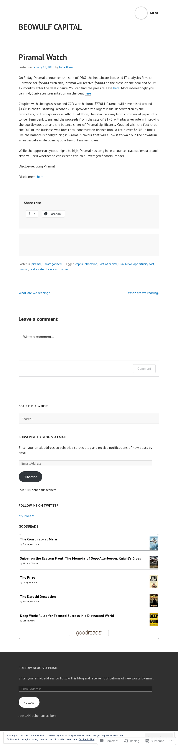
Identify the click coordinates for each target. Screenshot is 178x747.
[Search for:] (89, 419)
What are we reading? (34, 293)
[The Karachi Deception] (154, 604)
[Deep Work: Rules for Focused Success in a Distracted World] (154, 623)
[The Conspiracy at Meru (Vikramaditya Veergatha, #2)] (154, 547)
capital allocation (86, 264)
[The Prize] (154, 587)
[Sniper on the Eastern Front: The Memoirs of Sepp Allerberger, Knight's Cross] (154, 566)
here (116, 88)
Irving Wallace (30, 582)
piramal (36, 264)
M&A (128, 264)
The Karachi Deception (38, 596)
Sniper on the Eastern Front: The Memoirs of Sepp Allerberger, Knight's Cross (80, 558)
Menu (154, 13)
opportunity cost (143, 264)
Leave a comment (57, 269)
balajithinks (66, 67)
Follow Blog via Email (38, 668)
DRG (121, 264)
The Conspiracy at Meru (38, 539)
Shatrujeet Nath (31, 544)
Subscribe (30, 477)
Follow (29, 702)
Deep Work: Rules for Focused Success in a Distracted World (67, 615)
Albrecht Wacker (30, 563)
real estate (37, 269)
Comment (144, 368)
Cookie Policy (86, 739)
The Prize (27, 577)
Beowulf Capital (50, 27)
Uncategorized (52, 264)
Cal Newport (29, 620)
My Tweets (27, 516)
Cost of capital (108, 264)
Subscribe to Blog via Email (43, 437)
